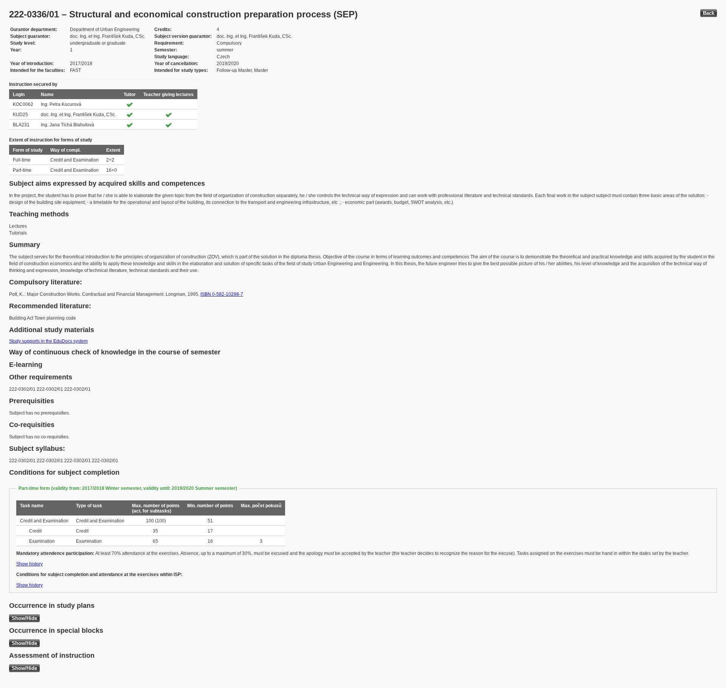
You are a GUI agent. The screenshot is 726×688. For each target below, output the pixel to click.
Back (708, 13)
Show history (29, 564)
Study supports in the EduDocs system (48, 341)
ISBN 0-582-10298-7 (221, 294)
